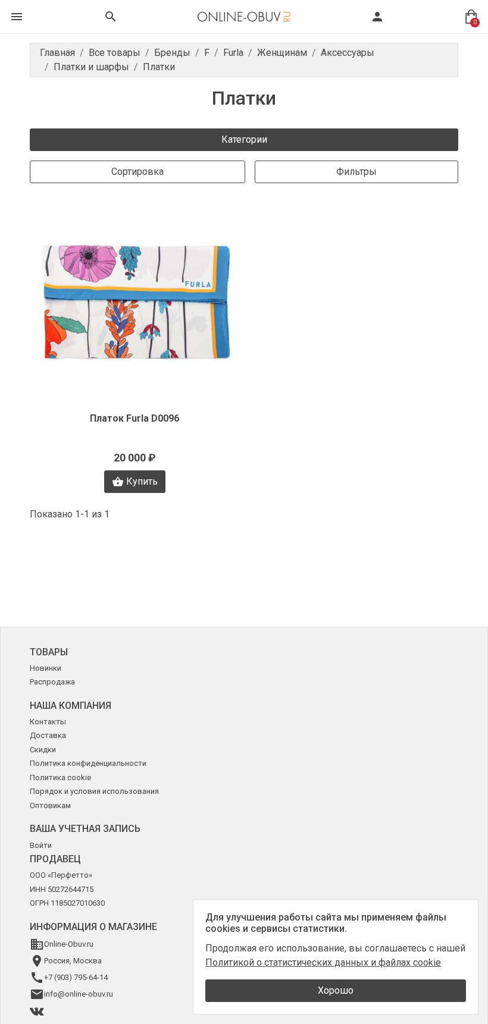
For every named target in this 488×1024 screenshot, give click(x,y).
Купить (142, 481)
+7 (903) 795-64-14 (76, 977)
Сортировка (137, 171)
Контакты (48, 721)
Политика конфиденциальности (88, 763)
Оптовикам (50, 805)
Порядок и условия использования (94, 791)
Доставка (48, 735)
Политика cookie (60, 777)
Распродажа (52, 681)
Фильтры (356, 171)
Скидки (43, 749)
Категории (244, 139)
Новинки (45, 668)
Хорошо (336, 990)
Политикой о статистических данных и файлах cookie (323, 962)
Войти (41, 845)
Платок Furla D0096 (134, 418)
